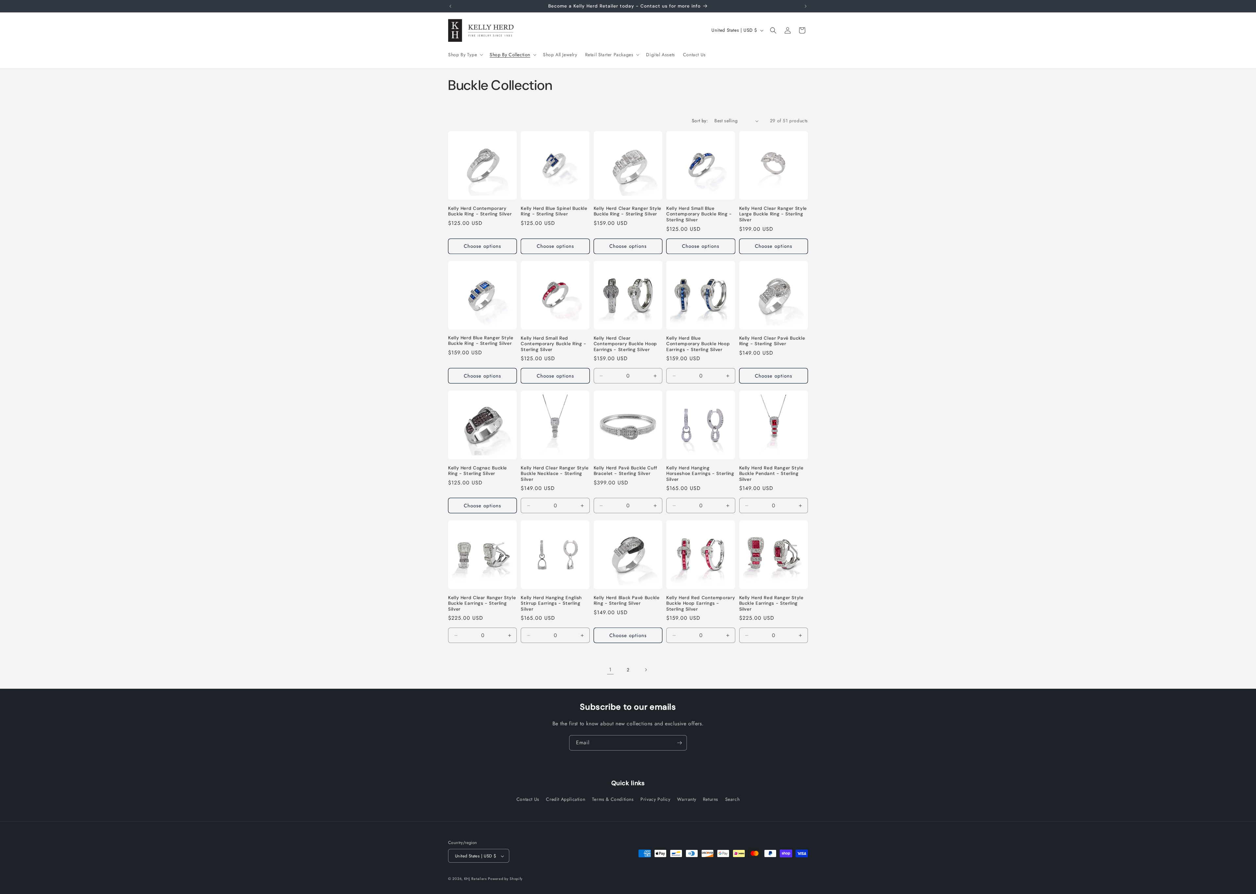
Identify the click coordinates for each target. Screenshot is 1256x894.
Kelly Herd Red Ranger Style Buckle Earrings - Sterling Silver (771, 603)
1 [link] (610, 669)
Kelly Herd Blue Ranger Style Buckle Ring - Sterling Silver (481, 341)
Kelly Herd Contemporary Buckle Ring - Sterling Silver (480, 211)
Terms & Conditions (613, 799)
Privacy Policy (655, 799)
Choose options (482, 246)
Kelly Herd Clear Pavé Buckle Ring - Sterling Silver (772, 341)
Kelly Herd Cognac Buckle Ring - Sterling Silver (477, 471)
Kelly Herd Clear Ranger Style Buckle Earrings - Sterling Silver (482, 603)
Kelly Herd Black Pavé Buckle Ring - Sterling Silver (627, 600)
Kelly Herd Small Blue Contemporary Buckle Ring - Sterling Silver (699, 214)
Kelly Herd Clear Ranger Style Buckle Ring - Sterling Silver (627, 211)
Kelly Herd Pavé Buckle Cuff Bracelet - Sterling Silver (625, 471)
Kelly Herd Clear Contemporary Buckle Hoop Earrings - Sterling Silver (625, 343)
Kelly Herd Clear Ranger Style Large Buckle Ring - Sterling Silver (773, 214)
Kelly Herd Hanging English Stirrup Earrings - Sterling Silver (551, 603)
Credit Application (565, 799)
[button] (465, 54)
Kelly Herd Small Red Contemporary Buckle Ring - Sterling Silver (553, 343)
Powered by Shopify (505, 879)
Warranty (686, 799)
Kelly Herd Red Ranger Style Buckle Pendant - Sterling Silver (771, 473)
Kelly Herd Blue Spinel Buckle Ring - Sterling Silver (554, 211)
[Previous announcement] (450, 6)
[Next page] (645, 670)
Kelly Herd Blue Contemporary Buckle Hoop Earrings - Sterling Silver (698, 343)
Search (732, 799)
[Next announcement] (805, 6)
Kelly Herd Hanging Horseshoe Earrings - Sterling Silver (700, 473)
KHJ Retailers (475, 879)
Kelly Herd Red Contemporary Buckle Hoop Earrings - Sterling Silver (700, 603)
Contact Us (527, 799)
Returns (710, 799)
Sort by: (700, 120)
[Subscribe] (679, 743)
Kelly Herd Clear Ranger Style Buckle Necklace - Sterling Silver (554, 473)
